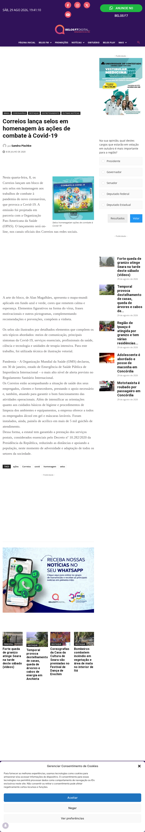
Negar (72, 808)
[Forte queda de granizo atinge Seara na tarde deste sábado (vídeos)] (13, 639)
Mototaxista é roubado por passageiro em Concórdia (128, 389)
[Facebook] (68, 5)
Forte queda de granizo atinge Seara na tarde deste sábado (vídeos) (12, 658)
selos (62, 466)
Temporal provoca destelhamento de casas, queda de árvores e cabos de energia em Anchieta (37, 664)
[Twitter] (87, 5)
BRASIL (7, 113)
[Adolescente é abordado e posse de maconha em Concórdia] (106, 358)
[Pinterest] (55, 161)
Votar (136, 218)
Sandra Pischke (21, 145)
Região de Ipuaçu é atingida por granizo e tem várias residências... (128, 333)
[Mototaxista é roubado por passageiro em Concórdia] (106, 386)
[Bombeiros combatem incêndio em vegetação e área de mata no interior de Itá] (84, 639)
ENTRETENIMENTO (50, 113)
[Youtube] (68, 14)
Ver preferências (72, 818)
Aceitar (72, 797)
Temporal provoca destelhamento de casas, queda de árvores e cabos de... (129, 298)
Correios (26, 466)
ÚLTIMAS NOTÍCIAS (70, 113)
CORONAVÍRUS (19, 113)
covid (37, 466)
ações (16, 466)
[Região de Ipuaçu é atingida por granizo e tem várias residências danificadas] (106, 326)
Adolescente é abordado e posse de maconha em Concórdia (128, 363)
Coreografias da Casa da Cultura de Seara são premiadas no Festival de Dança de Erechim (59, 661)
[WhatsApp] (64, 161)
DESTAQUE (34, 113)
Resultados (118, 218)
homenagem (50, 466)
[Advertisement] (48, 82)
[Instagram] (77, 5)
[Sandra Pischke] (5, 146)
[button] (139, 766)
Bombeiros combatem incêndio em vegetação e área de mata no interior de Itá (83, 659)
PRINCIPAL (8, 644)
